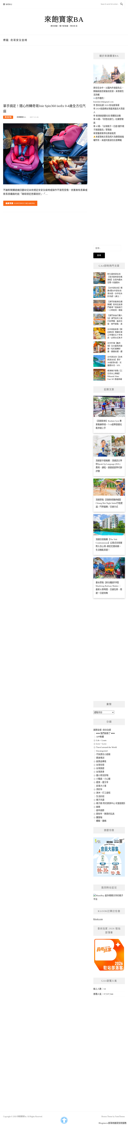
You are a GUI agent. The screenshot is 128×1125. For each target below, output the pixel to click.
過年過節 (100, 810)
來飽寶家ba (64, 19)
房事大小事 (101, 786)
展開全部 (97, 730)
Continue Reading (24, 203)
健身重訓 (100, 758)
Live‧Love (101, 744)
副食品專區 (101, 761)
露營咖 (99, 817)
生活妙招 (100, 796)
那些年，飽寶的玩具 (105, 814)
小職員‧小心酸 (103, 779)
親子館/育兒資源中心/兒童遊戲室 (111, 803)
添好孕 (99, 789)
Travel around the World (106, 747)
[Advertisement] (45, 78)
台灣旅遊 (100, 768)
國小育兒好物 (102, 775)
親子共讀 (100, 800)
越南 (98, 807)
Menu (9, 4)
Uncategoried (102, 751)
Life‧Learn (101, 740)
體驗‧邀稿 (101, 821)
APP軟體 (100, 737)
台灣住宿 (100, 765)
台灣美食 (100, 772)
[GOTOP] (64, 1120)
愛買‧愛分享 (102, 782)
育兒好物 (8, 117)
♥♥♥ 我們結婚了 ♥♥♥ (105, 733)
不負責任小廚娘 (103, 754)
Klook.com (98, 919)
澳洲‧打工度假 (103, 793)
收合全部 (107, 730)
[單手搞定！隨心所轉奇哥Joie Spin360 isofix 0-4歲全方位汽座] (45, 153)
